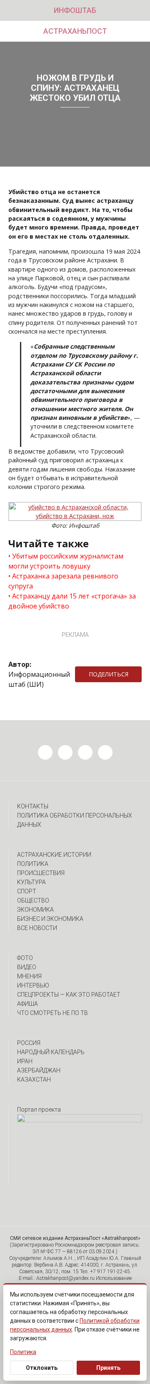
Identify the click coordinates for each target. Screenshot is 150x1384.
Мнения (29, 976)
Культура (31, 882)
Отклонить (42, 1367)
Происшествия (41, 873)
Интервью (33, 985)
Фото (25, 958)
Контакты (32, 806)
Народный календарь (51, 1052)
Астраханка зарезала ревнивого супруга (63, 581)
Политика (32, 863)
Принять (108, 1367)
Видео (26, 967)
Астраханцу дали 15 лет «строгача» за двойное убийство (72, 601)
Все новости (37, 928)
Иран (24, 1061)
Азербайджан (38, 1070)
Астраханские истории (54, 854)
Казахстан (34, 1079)
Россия (28, 1043)
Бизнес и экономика (50, 918)
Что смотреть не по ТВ (52, 1013)
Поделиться (108, 674)
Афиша (27, 1003)
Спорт (26, 891)
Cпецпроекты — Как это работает (68, 994)
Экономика (35, 909)
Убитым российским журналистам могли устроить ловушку (65, 561)
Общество (33, 900)
